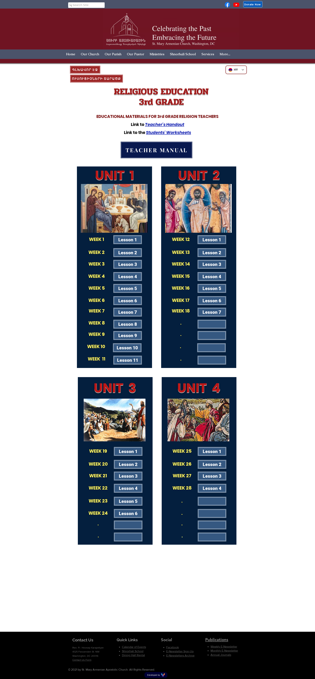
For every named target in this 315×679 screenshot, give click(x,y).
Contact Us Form (81, 659)
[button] (90, 54)
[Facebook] (227, 4)
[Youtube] (236, 4)
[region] (114, 267)
